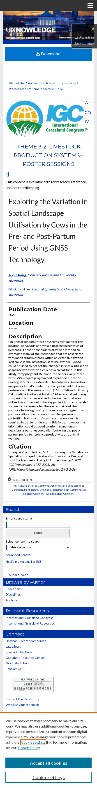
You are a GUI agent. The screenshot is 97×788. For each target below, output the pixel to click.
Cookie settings (33, 742)
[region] (48, 750)
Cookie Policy (29, 747)
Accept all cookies (48, 763)
